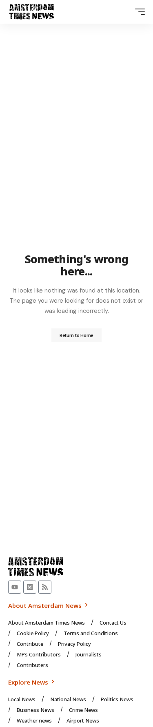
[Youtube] (14, 587)
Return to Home (76, 335)
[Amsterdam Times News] (31, 12)
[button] (138, 12)
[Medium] (29, 587)
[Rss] (44, 587)
